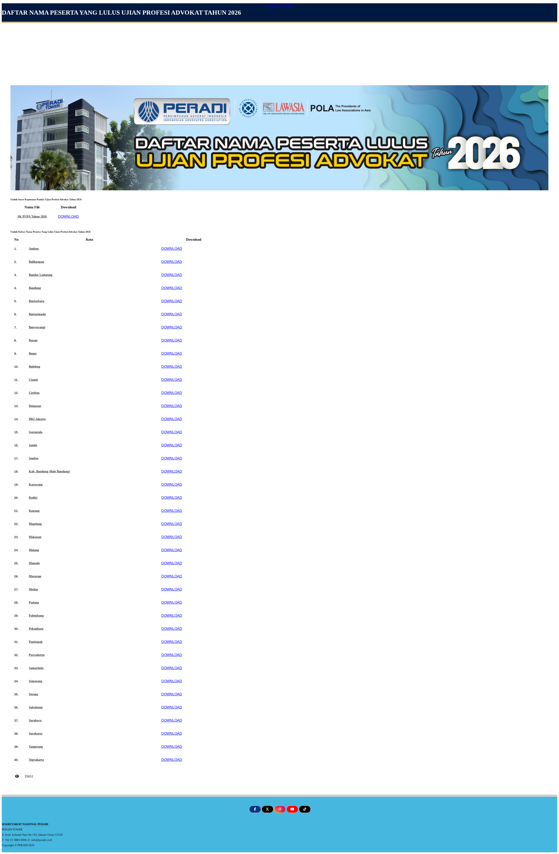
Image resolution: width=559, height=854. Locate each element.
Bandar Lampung (40, 275)
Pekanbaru (36, 628)
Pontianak (36, 641)
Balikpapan (36, 261)
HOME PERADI (279, 6)
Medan (33, 589)
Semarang (35, 681)
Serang (33, 694)
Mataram (35, 576)
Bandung (35, 288)
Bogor (33, 353)
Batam (33, 340)
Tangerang (36, 746)
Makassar (35, 537)
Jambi (33, 445)
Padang (34, 602)
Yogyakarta (36, 759)
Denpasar (35, 406)
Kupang (34, 510)
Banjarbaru (36, 301)
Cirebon (34, 392)
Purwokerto (37, 655)
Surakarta (35, 733)
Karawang (36, 484)
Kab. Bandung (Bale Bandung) (49, 471)
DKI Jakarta (37, 419)
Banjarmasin (37, 314)
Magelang (35, 524)
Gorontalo (35, 432)
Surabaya (35, 720)
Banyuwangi (37, 327)
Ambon (34, 248)
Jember (34, 458)
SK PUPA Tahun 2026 (32, 216)
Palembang (36, 615)
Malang (34, 550)
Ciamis (33, 379)
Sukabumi (36, 707)
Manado (34, 563)
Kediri (33, 497)
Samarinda (36, 668)
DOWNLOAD (68, 216)
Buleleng (34, 366)
